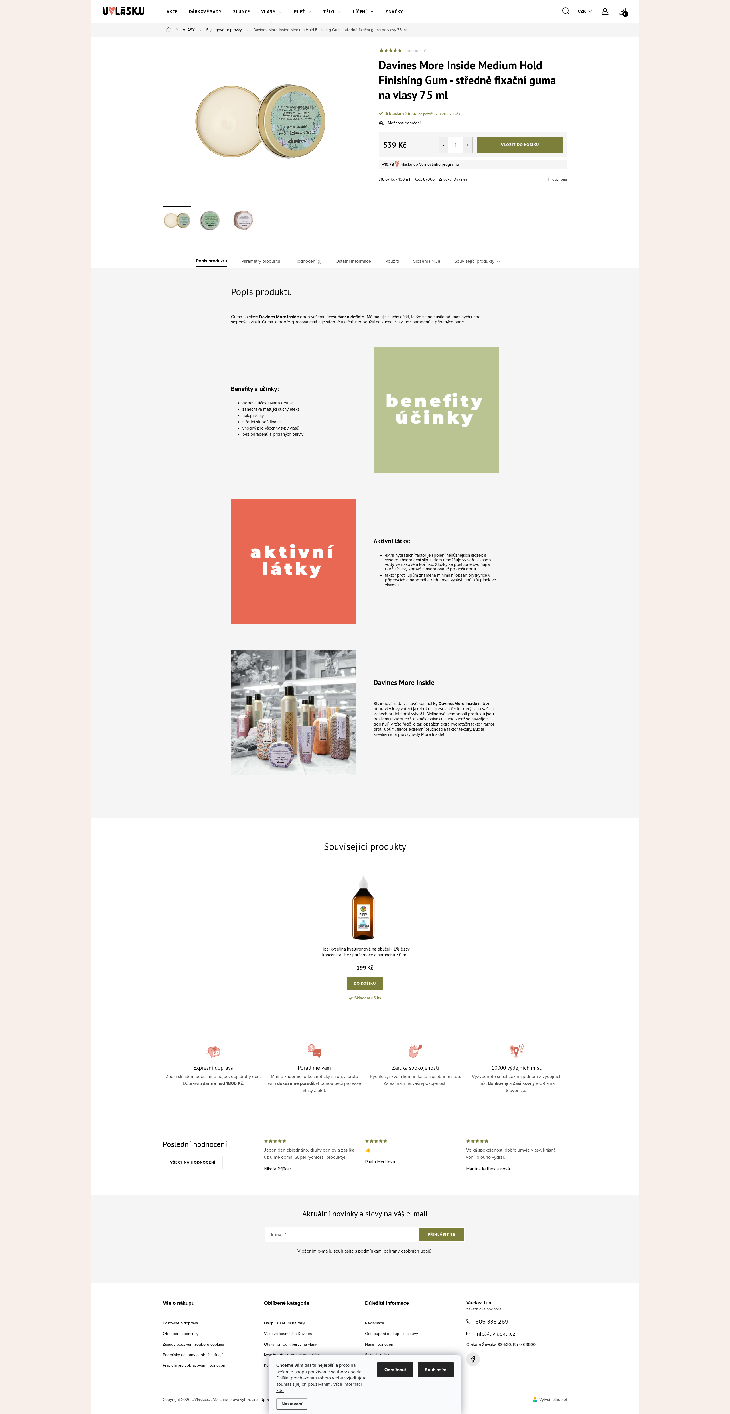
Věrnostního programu (439, 164)
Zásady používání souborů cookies (193, 1344)
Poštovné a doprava (180, 1323)
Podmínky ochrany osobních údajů (193, 1354)
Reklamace (374, 1323)
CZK (582, 11)
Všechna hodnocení (193, 1162)
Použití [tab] (392, 261)
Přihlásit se (441, 1234)
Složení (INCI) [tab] (426, 261)
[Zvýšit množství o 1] (467, 145)
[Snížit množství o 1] (443, 145)
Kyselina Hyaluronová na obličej (292, 1354)
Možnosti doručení (404, 123)
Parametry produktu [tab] (260, 261)
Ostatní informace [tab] (353, 261)
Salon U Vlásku (378, 1354)
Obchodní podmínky (180, 1333)
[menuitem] (172, 11)
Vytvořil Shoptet (553, 1399)
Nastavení (291, 1404)
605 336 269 (491, 1321)
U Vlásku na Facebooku (473, 1359)
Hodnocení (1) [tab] (308, 261)
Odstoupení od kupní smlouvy (391, 1333)
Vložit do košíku (520, 144)
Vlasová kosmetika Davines (288, 1333)
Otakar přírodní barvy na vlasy (290, 1344)
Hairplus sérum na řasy (284, 1323)
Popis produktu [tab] (211, 261)
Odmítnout (395, 1369)
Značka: (453, 179)
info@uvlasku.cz (495, 1333)
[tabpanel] (364, 940)
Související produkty (474, 261)
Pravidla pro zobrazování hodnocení (194, 1365)
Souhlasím (436, 1369)
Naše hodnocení (379, 1344)
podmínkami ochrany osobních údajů (394, 1251)
